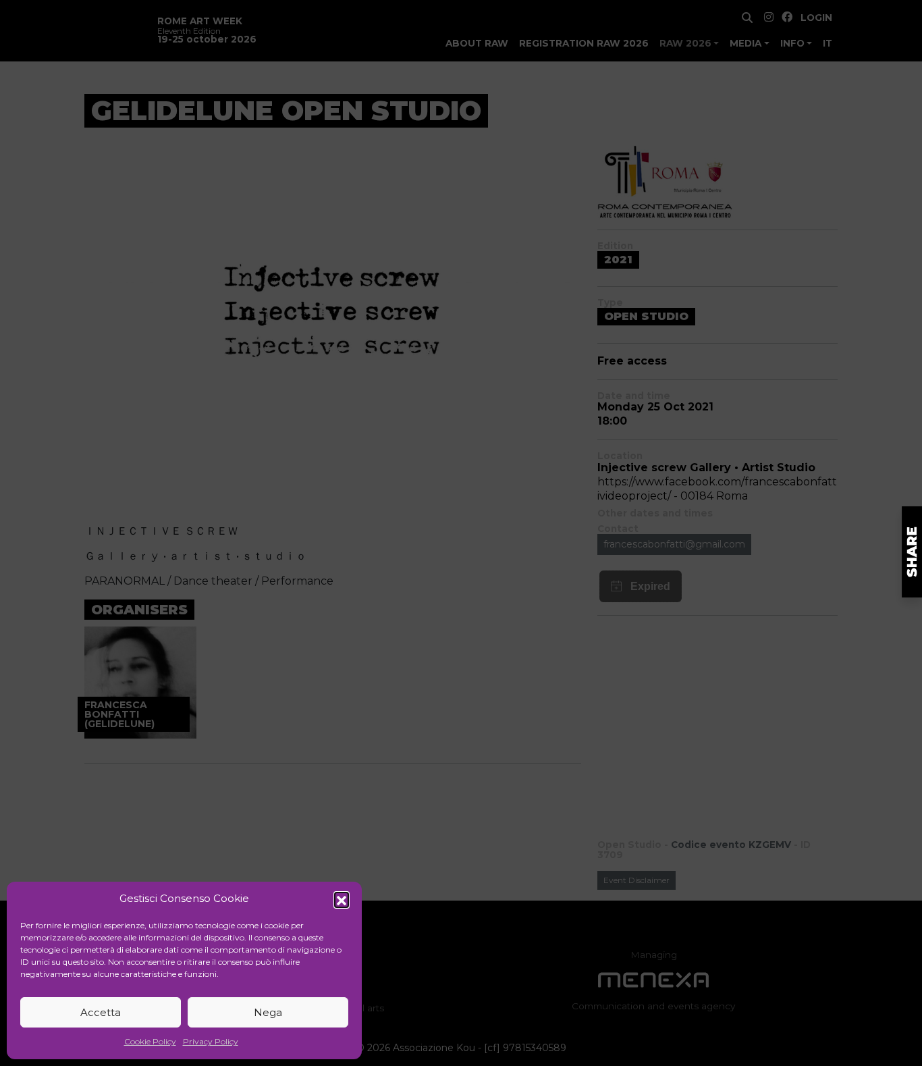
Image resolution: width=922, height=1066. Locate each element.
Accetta (100, 1012)
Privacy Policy (210, 1041)
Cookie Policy (150, 1041)
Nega (268, 1012)
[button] (341, 899)
